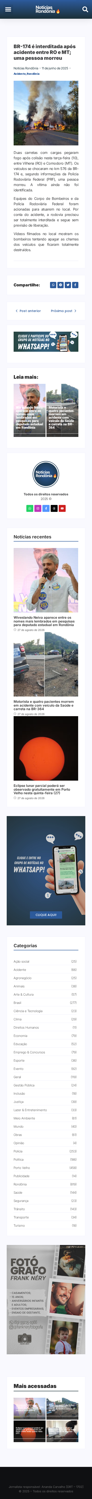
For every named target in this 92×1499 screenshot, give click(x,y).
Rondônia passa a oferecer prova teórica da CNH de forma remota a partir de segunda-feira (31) (62, 1430)
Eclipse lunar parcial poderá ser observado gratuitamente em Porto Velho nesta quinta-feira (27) (42, 789)
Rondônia (33, 73)
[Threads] (54, 508)
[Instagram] (37, 508)
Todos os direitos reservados (46, 494)
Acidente (20, 73)
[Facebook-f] (45, 508)
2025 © (46, 499)
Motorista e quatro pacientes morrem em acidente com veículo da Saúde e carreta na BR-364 (61, 417)
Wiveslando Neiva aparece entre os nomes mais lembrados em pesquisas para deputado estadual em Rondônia (29, 417)
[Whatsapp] (29, 508)
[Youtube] (62, 508)
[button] (8, 9)
